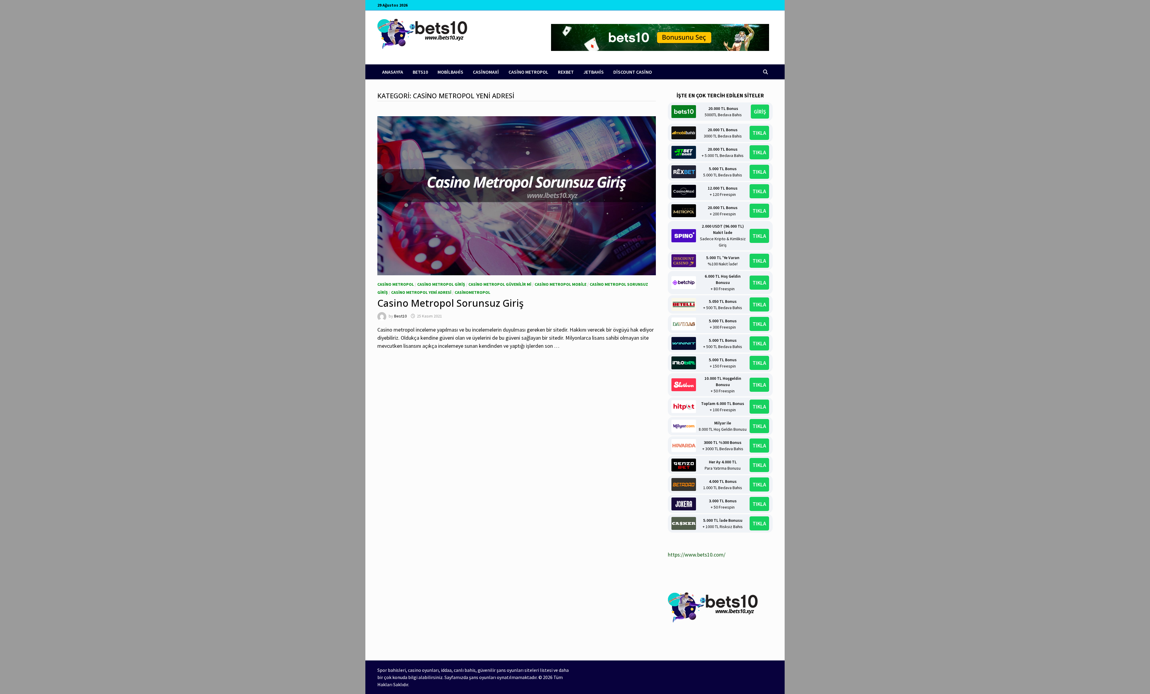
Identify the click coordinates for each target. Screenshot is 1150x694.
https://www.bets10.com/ (696, 554)
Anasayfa (392, 72)
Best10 (400, 316)
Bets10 (420, 72)
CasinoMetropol (472, 292)
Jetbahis (593, 72)
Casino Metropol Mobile (560, 284)
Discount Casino (632, 72)
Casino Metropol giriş (441, 284)
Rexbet (566, 72)
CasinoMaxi (486, 72)
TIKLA (759, 132)
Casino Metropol (528, 72)
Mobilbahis (450, 72)
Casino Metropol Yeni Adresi (421, 292)
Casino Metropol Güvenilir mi (499, 284)
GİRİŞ (760, 111)
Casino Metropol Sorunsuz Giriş (450, 303)
